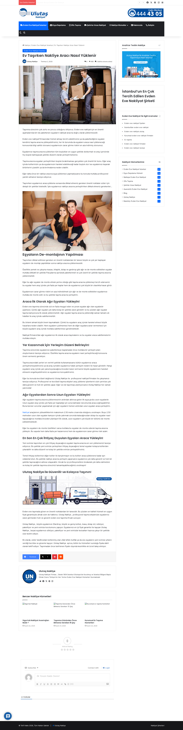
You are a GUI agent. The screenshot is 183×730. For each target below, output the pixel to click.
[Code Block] (61, 684)
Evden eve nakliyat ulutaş (134, 131)
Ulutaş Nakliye (32, 61)
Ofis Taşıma (76, 25)
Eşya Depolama (59, 25)
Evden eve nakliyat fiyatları (134, 123)
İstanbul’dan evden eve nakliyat (136, 127)
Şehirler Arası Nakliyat (96, 25)
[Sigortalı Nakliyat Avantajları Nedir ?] (36, 610)
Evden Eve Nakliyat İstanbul (34, 25)
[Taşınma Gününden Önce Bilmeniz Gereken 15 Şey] (67, 610)
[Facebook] (43, 581)
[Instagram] (52, 581)
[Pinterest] (54, 556)
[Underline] (44, 684)
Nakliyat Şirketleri (157, 726)
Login (107, 668)
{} (68, 684)
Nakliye (27, 45)
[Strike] (48, 684)
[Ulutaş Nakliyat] (34, 13)
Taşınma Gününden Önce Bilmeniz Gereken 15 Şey (65, 621)
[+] (72, 684)
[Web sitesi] (40, 581)
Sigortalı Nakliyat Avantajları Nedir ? (36, 621)
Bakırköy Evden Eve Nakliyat (135, 201)
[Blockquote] (58, 684)
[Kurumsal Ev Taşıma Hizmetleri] (98, 610)
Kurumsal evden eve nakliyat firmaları (138, 136)
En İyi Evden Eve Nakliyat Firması (50, 2)
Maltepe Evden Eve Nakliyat (135, 177)
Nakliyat (26, 412)
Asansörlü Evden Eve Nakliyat (135, 189)
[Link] (65, 684)
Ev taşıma (128, 140)
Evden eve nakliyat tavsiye (134, 148)
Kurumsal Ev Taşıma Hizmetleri (94, 621)
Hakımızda (137, 25)
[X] (46, 581)
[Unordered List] (55, 684)
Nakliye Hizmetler (118, 25)
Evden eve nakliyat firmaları (135, 144)
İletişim (151, 25)
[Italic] (41, 684)
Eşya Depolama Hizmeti (133, 173)
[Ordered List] (51, 684)
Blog (125, 193)
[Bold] (37, 684)
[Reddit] (60, 556)
